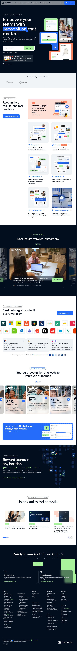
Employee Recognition (52, 626)
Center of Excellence (37, 608)
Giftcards (21, 596)
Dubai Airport (64, 597)
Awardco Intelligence (22, 612)
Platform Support (21, 615)
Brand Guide (64, 610)
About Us (63, 607)
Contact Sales (35, 617)
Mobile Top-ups (22, 602)
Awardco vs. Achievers (51, 618)
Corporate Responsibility (64, 613)
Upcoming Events (51, 597)
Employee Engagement (52, 628)
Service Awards (8, 605)
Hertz (62, 593)
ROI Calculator (50, 606)
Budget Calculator (51, 608)
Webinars (49, 594)
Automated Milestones (7, 607)
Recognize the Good (66, 611)
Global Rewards (21, 593)
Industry (34, 594)
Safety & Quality (8, 623)
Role (33, 596)
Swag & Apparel (22, 608)
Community (49, 605)
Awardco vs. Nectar (52, 622)
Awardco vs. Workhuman (51, 624)
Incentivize (5, 618)
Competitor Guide (51, 616)
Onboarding (7, 611)
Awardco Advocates (37, 610)
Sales (5, 624)
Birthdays (6, 609)
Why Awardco (34, 3)
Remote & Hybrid (8, 620)
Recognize (5, 593)
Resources (43, 3)
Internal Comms (8, 617)
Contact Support (51, 603)
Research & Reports (51, 600)
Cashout (21, 603)
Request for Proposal (37, 616)
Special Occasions (8, 612)
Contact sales (69, 3)
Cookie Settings (26, 640)
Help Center (49, 602)
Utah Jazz (63, 599)
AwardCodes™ (7, 600)
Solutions (25, 3)
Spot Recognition (8, 594)
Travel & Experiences (24, 597)
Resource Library (51, 593)
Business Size (35, 593)
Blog (48, 596)
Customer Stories (65, 600)
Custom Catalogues (23, 605)
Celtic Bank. (24, 641)
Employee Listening (8, 615)
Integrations (20, 611)
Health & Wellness (8, 621)
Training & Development (7, 626)
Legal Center (64, 620)
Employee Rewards (51, 629)
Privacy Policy (64, 619)
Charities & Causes (23, 599)
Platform (17, 3)
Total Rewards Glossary (52, 609)
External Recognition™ (7, 597)
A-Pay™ (21, 600)
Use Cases (34, 597)
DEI (62, 617)
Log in (61, 3)
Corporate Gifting (23, 606)
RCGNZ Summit (50, 599)
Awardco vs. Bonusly (53, 620)
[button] (36, 244)
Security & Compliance (37, 611)
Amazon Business (36, 605)
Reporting (19, 614)
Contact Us (64, 622)
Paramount (63, 596)
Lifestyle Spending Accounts (8, 603)
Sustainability (64, 616)
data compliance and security (40, 355)
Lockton (63, 594)
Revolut (20, 609)
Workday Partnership (37, 607)
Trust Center (35, 613)
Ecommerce (22, 594)
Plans (50, 3)
